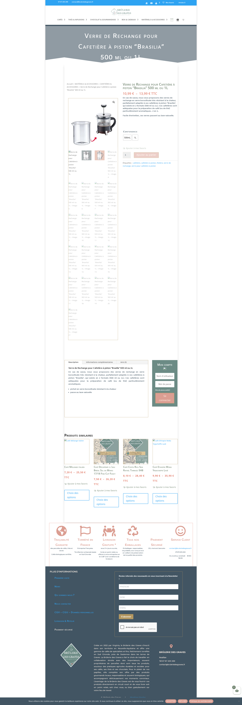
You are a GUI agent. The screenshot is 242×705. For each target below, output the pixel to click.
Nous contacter (62, 604)
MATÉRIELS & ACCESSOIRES (153, 20)
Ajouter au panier (146, 155)
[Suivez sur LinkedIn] (165, 670)
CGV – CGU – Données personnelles (74, 612)
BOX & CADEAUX (129, 20)
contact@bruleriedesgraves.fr (180, 548)
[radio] (127, 137)
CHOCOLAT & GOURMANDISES (103, 20)
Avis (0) (123, 362)
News (57, 586)
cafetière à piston (148, 163)
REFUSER (183, 701)
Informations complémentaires (99, 362)
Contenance (130, 131)
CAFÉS (60, 20)
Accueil (70, 84)
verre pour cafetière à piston (144, 166)
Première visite (61, 578)
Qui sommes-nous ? (64, 595)
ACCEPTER (171, 701)
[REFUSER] (239, 701)
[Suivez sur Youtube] (171, 670)
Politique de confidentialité (201, 701)
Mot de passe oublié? (162, 390)
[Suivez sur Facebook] (160, 670)
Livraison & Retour (64, 621)
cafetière (136, 163)
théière (160, 163)
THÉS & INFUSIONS (76, 20)
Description (73, 362)
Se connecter (165, 398)
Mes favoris (169, 3)
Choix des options (72, 495)
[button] (113, 102)
